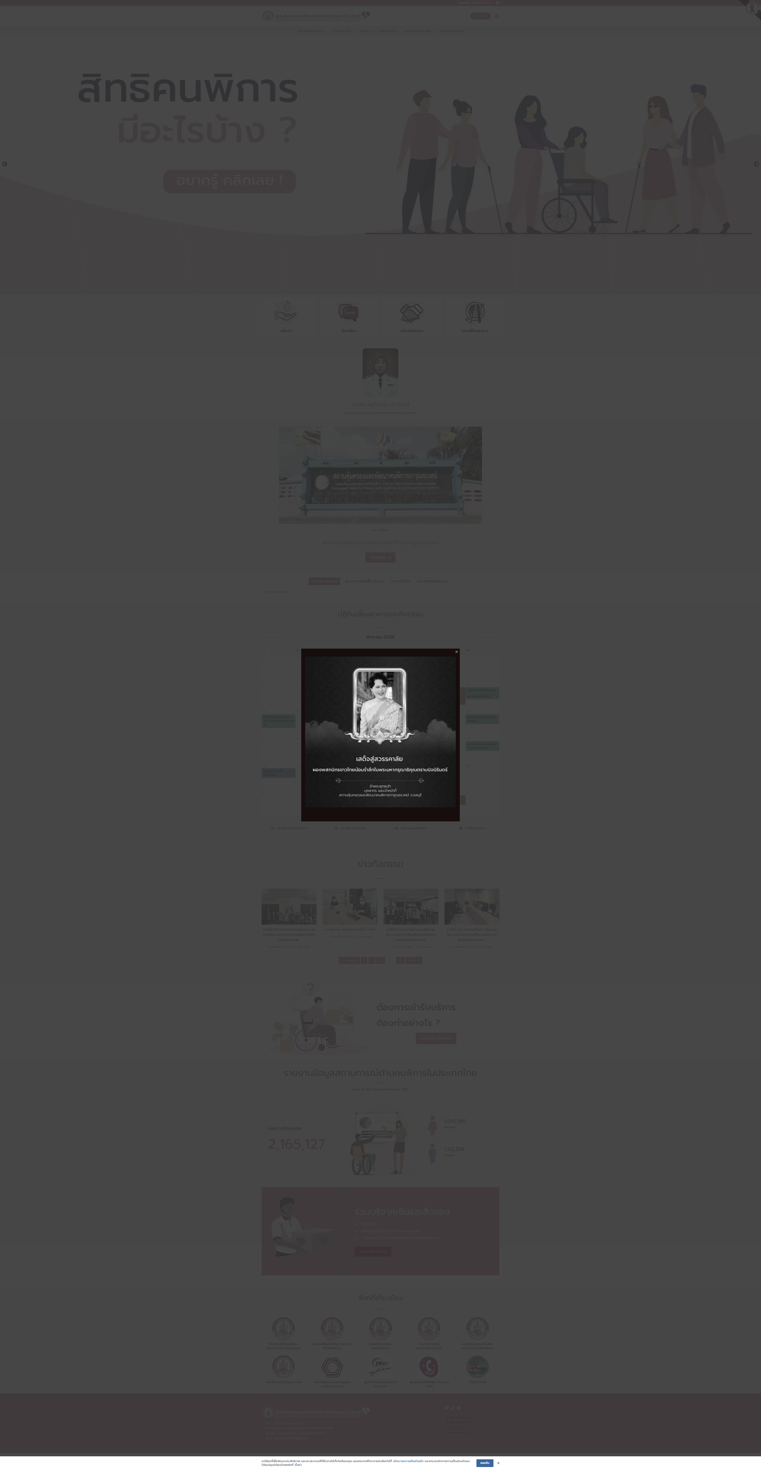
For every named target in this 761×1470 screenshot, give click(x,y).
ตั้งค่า (298, 1465)
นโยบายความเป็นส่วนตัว (408, 1461)
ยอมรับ (484, 1463)
